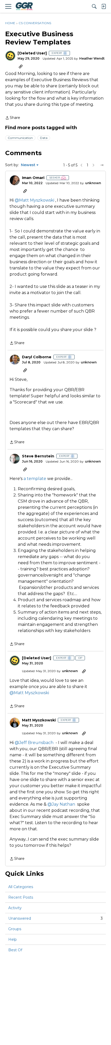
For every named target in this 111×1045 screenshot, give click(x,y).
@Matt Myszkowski (34, 200)
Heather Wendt (92, 58)
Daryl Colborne (36, 357)
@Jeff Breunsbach (34, 742)
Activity (15, 908)
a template (35, 478)
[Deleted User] (32, 53)
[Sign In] (103, 6)
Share (12, 118)
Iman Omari (33, 178)
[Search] (94, 6)
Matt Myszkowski (39, 720)
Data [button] (43, 138)
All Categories (20, 886)
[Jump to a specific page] (102, 165)
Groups (14, 929)
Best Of (15, 950)
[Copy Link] (21, 66)
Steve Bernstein (38, 456)
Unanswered (55, 918)
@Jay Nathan (61, 804)
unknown (93, 183)
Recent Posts (20, 897)
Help (12, 939)
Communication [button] (20, 138)
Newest (28, 165)
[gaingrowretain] (24, 6)
